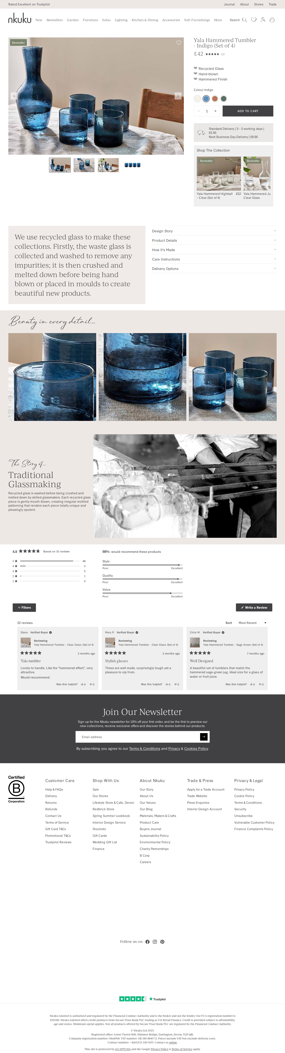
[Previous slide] (14, 96)
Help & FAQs (54, 789)
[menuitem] (218, 20)
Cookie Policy (244, 796)
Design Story (162, 230)
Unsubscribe (243, 815)
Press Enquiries (198, 802)
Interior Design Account (204, 809)
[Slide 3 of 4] (108, 165)
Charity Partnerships (154, 848)
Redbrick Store (103, 809)
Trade (273, 4)
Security (240, 809)
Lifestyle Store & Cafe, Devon (113, 802)
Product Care (149, 822)
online (173, 1042)
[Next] (263, 658)
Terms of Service (57, 822)
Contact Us (53, 815)
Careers (145, 862)
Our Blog (146, 809)
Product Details (164, 240)
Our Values (148, 802)
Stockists (99, 829)
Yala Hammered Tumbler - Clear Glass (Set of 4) (64, 644)
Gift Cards (100, 835)
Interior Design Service (109, 822)
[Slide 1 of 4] (59, 165)
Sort (229, 623)
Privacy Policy (244, 789)
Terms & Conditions (144, 748)
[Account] (262, 19)
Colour (203, 90)
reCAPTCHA (123, 1049)
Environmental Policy (155, 842)
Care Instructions (166, 259)
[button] (239, 53)
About (244, 4)
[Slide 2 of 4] (84, 165)
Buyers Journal (150, 829)
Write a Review (258, 608)
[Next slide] (178, 96)
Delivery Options (165, 268)
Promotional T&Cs (58, 835)
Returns (51, 802)
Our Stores (100, 796)
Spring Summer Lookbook (111, 815)
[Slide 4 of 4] (132, 165)
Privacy (174, 748)
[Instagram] (154, 941)
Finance (99, 848)
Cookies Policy (196, 748)
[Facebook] (147, 941)
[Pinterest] (162, 941)
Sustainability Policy (154, 835)
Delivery (51, 796)
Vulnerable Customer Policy (254, 822)
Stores (258, 4)
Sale (96, 789)
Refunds (51, 809)
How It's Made (163, 249)
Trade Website (197, 796)
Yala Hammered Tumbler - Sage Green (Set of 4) (233, 644)
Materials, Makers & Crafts (158, 815)
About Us (146, 796)
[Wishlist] (253, 19)
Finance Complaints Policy (253, 829)
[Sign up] (204, 737)
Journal (229, 4)
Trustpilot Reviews (58, 842)
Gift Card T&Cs (55, 829)
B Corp (145, 855)
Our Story (146, 789)
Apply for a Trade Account (205, 789)
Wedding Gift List (105, 842)
